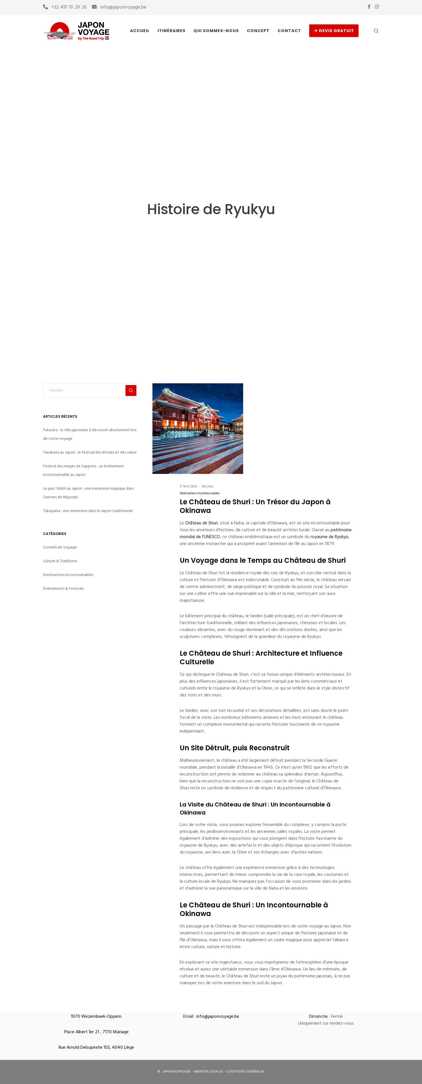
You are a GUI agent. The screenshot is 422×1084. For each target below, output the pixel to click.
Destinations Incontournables (199, 494)
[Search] (372, 30)
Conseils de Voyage (60, 547)
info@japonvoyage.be (123, 7)
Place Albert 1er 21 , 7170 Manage (96, 1032)
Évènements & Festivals (63, 588)
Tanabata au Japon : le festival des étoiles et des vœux (90, 452)
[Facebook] (369, 6)
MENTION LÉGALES (209, 1072)
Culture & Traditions (60, 561)
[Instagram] (377, 6)
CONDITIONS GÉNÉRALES (245, 1072)
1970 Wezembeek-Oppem (96, 1017)
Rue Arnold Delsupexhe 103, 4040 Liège (96, 1048)
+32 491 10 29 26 (69, 7)
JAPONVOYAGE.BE (176, 1072)
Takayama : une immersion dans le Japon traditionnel (88, 510)
